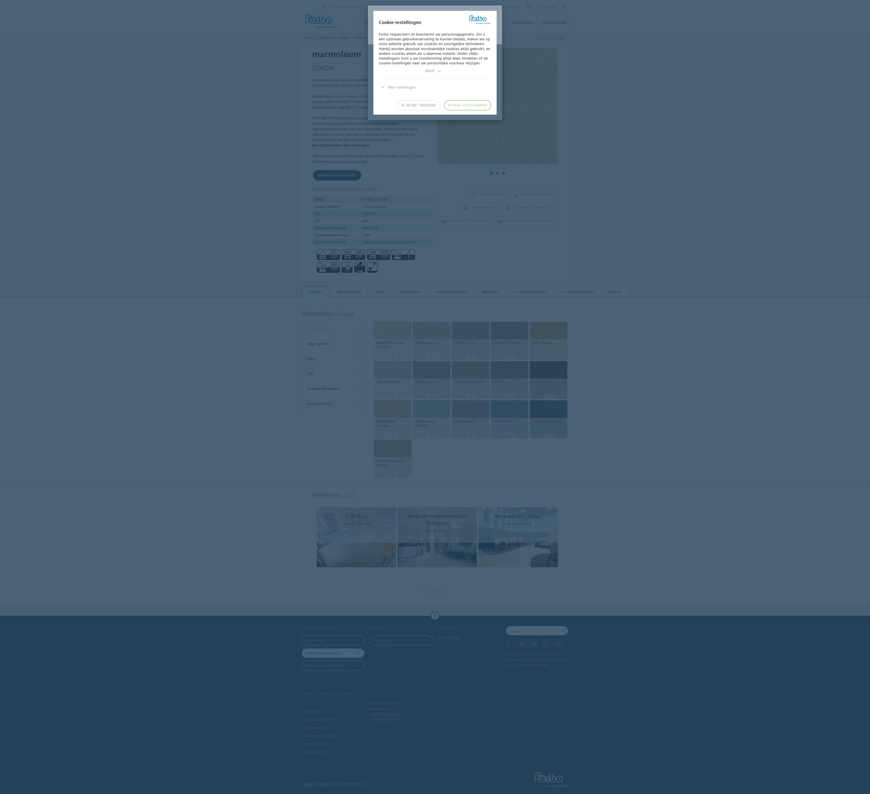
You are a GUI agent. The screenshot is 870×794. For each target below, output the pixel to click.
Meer (430, 71)
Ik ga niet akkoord (418, 105)
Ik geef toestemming (467, 105)
